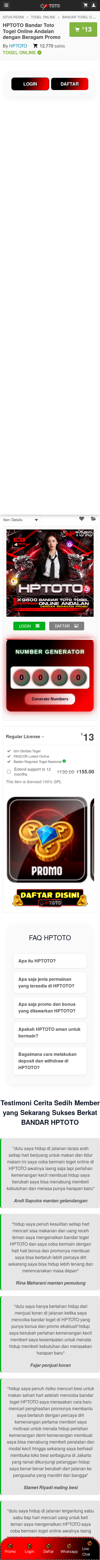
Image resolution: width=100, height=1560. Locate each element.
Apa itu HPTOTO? (37, 960)
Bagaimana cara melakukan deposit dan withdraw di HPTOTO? (47, 1061)
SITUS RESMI (13, 16)
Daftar (48, 1551)
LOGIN (30, 84)
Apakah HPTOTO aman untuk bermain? (49, 1032)
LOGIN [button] (25, 626)
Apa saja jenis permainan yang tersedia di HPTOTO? (46, 982)
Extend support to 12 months (54, 772)
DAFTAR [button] (62, 626)
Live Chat (86, 1551)
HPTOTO (18, 46)
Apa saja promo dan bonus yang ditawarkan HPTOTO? (47, 1007)
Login (29, 1551)
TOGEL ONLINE (43, 16)
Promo (10, 1551)
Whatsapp (69, 1551)
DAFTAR (70, 84)
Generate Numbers (50, 698)
